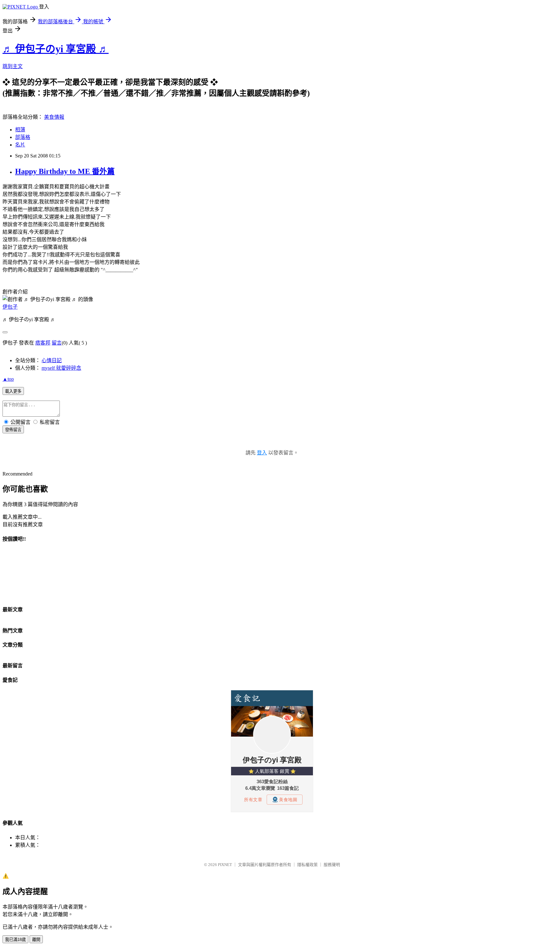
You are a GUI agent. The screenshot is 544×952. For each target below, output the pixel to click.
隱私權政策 (307, 864)
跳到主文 (13, 66)
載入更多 (13, 391)
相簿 (20, 129)
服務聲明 (332, 864)
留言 (57, 342)
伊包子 (10, 307)
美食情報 (54, 117)
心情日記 (52, 360)
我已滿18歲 (15, 939)
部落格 (22, 137)
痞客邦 (42, 342)
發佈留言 (13, 429)
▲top (8, 379)
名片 (20, 144)
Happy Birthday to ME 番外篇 (65, 171)
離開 (36, 939)
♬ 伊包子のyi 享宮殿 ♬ (56, 48)
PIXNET (225, 864)
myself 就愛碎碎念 (61, 368)
